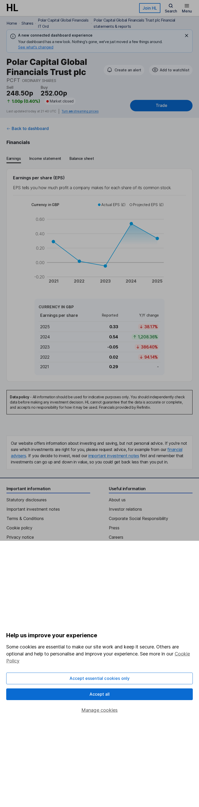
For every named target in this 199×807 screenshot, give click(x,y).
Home (11, 23)
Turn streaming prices (80, 111)
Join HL (150, 8)
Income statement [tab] (45, 158)
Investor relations (125, 509)
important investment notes (113, 455)
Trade (161, 105)
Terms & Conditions (25, 518)
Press (114, 527)
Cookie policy (19, 527)
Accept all (99, 694)
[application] (99, 246)
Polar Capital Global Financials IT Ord (63, 23)
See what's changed (35, 47)
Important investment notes (33, 509)
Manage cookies (99, 710)
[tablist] (50, 159)
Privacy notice (20, 537)
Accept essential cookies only (99, 678)
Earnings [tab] (13, 158)
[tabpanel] (99, 275)
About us (117, 499)
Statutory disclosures (26, 499)
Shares (27, 23)
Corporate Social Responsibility (138, 518)
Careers (116, 537)
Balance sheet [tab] (81, 158)
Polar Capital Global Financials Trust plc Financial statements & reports (134, 23)
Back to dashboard (30, 128)
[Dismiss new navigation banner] (186, 35)
